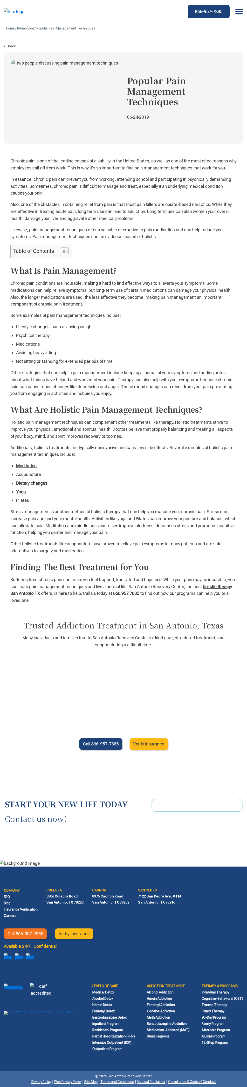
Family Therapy (213, 1011)
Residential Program (107, 1030)
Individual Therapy (215, 992)
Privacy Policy (41, 1082)
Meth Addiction (158, 1017)
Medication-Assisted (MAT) (168, 1030)
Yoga (21, 491)
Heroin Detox (102, 1005)
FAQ (7, 897)
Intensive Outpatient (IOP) (111, 1042)
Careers (10, 916)
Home (10, 28)
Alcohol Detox (102, 998)
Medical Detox (103, 992)
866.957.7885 (126, 593)
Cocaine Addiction (161, 1011)
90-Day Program (214, 1017)
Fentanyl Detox (103, 1011)
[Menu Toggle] (238, 11)
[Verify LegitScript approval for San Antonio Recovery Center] (13, 994)
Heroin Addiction (159, 998)
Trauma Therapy (214, 1005)
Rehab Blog (25, 28)
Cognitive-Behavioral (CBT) (222, 998)
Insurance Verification (21, 909)
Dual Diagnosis (158, 1036)
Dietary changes (31, 483)
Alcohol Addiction (160, 992)
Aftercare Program (216, 1030)
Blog (7, 903)
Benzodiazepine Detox (109, 1017)
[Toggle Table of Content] (61, 251)
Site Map (91, 1082)
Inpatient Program (105, 1024)
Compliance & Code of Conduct (192, 1082)
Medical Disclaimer (151, 1082)
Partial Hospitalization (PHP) (113, 1036)
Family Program (213, 1024)
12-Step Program (215, 1042)
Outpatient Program (107, 1049)
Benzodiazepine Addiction (167, 1024)
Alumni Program (213, 1036)
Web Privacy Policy (68, 1082)
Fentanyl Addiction (161, 1005)
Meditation (26, 465)
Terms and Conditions (117, 1082)
